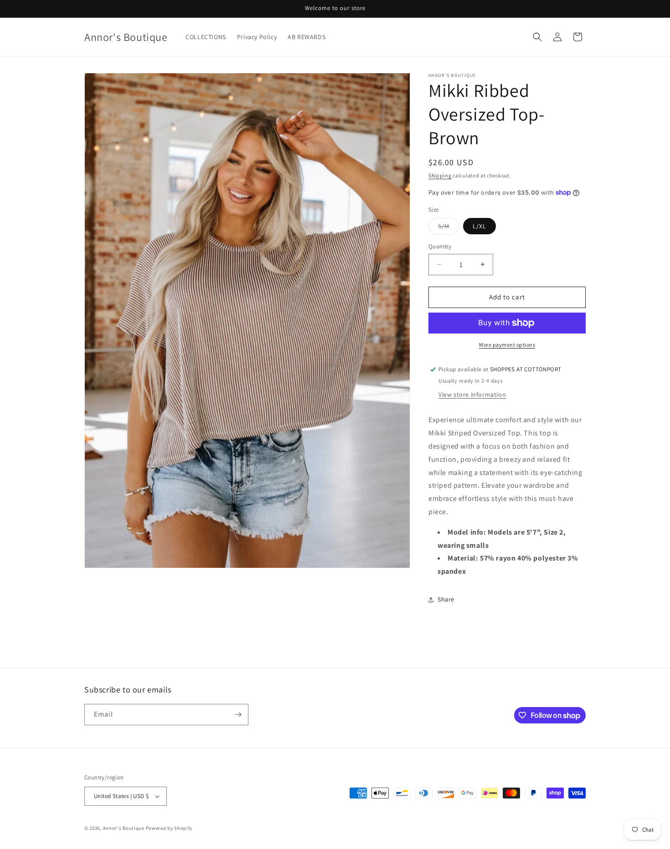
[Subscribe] (238, 714)
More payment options (507, 344)
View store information (472, 394)
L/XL (479, 226)
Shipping (440, 175)
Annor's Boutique (123, 828)
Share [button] (446, 599)
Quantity (439, 246)
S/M (448, 228)
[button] (537, 37)
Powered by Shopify (169, 828)
